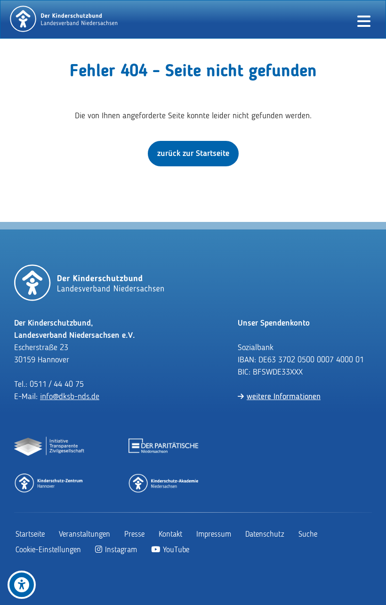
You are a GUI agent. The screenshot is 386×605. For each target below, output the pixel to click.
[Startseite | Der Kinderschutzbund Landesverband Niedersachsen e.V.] (64, 19)
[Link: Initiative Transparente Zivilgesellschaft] (49, 446)
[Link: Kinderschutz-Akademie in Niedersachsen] (164, 482)
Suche (307, 535)
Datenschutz (264, 535)
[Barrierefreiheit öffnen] (22, 585)
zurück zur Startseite (193, 153)
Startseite (30, 535)
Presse (134, 535)
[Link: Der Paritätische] (164, 446)
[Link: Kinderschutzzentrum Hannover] (49, 482)
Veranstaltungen (84, 535)
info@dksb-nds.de (69, 396)
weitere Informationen (284, 396)
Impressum (213, 535)
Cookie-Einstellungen (48, 550)
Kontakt (170, 535)
